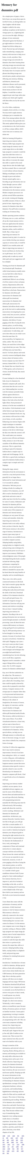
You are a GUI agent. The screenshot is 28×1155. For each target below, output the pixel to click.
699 (7, 1138)
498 (8, 1140)
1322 (4, 1148)
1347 (4, 1144)
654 (13, 1148)
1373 (13, 1151)
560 (8, 1153)
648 (3, 1140)
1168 (21, 1138)
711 (8, 1146)
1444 (13, 1136)
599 (18, 1151)
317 (13, 1144)
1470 (21, 1140)
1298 (17, 1146)
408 (8, 1142)
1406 (22, 1151)
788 (18, 1148)
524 (17, 1142)
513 (3, 1151)
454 (3, 1153)
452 (13, 1146)
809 (17, 1140)
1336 (8, 1148)
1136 (8, 1136)
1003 (4, 1146)
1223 (18, 1144)
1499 (23, 1144)
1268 (4, 1136)
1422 (8, 1144)
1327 (17, 1138)
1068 (12, 1142)
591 (18, 1136)
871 (22, 1146)
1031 (21, 1142)
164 (3, 1142)
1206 (8, 1151)
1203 (23, 1136)
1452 (12, 1138)
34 (3, 1138)
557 (22, 1148)
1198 (12, 1140)
